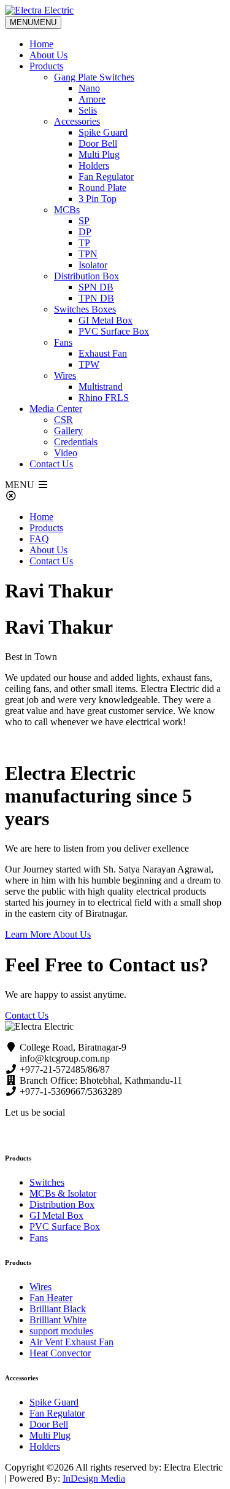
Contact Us (51, 464)
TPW (89, 364)
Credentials (76, 442)
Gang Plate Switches (94, 77)
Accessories (77, 121)
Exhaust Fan (103, 353)
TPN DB (96, 298)
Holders (94, 165)
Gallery (68, 431)
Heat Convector (60, 1353)
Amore (92, 99)
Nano (89, 88)
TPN (88, 254)
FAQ (39, 539)
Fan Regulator (106, 176)
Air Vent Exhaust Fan (71, 1342)
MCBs (67, 209)
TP (84, 243)
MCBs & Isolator (62, 1193)
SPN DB (96, 287)
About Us (48, 55)
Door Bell (98, 143)
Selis (88, 110)
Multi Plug (99, 154)
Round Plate (102, 187)
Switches (46, 1182)
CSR (63, 419)
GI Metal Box (105, 320)
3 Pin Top (98, 198)
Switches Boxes (85, 309)
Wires (65, 375)
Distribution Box (86, 276)
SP (84, 221)
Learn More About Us (48, 934)
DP (85, 232)
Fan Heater (50, 1298)
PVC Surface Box (114, 331)
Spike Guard (103, 132)
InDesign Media (94, 1478)
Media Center (55, 408)
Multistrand (101, 386)
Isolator (93, 265)
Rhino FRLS (104, 397)
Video (65, 453)
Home (41, 44)
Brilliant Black (57, 1309)
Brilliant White (57, 1320)
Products (46, 66)
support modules (61, 1331)
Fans (63, 342)
